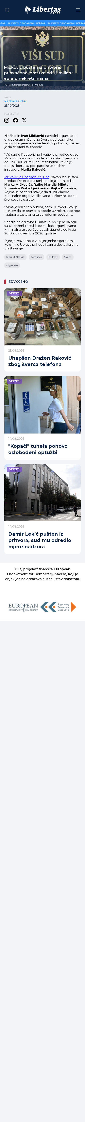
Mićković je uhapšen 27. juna (26, 177)
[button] (7, 10)
